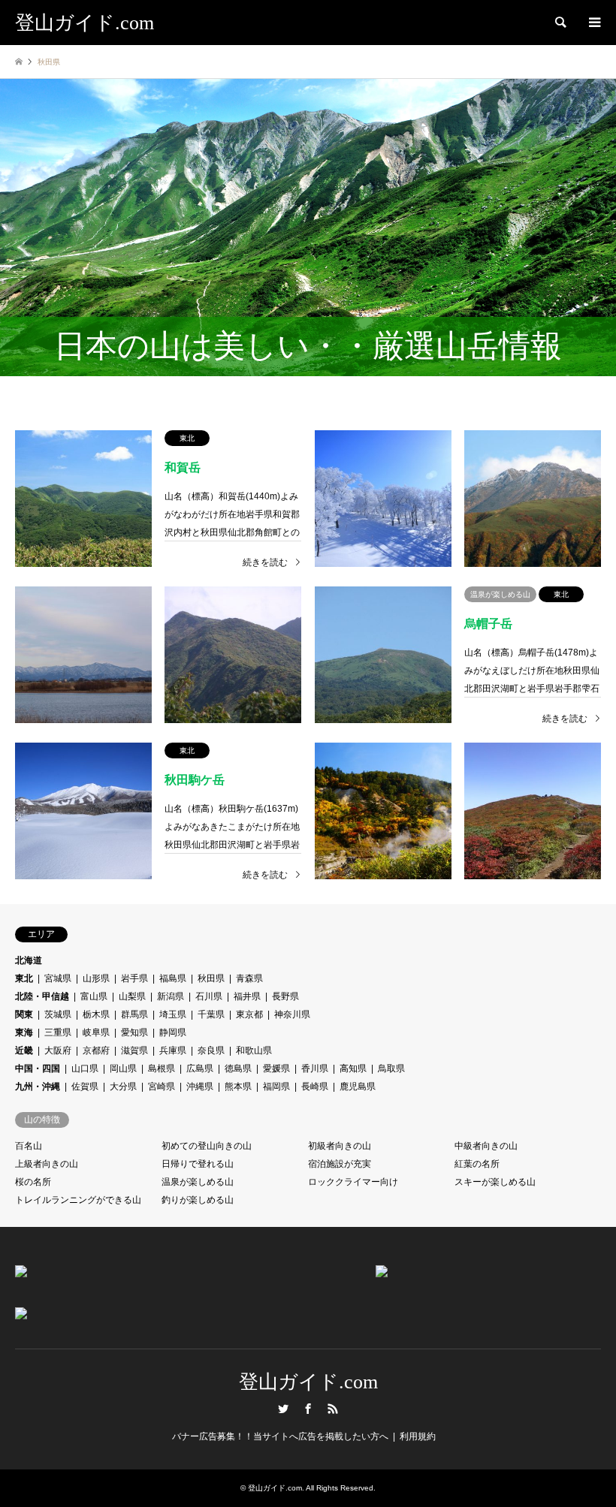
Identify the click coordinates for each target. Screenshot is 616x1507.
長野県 (285, 996)
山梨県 (132, 996)
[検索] (559, 22)
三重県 (57, 1032)
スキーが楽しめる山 (495, 1182)
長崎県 (314, 1086)
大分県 (123, 1086)
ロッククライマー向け (353, 1182)
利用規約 (418, 1436)
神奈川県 (292, 1014)
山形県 (96, 978)
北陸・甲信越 (42, 996)
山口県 (84, 1068)
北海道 (28, 960)
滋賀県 (134, 1050)
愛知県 (134, 1032)
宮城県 (57, 978)
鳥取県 (391, 1068)
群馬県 (134, 1014)
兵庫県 (172, 1050)
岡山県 (123, 1068)
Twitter (283, 1408)
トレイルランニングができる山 (78, 1200)
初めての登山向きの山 (207, 1146)
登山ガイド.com (308, 1382)
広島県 (199, 1068)
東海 (24, 1032)
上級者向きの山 (46, 1164)
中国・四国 (37, 1068)
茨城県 (57, 1014)
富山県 (93, 996)
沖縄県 (199, 1086)
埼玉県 (172, 1014)
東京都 (249, 1014)
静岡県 (172, 1032)
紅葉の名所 (477, 1164)
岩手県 (134, 978)
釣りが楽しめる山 (198, 1200)
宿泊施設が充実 (339, 1164)
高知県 (353, 1068)
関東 (24, 1014)
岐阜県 (96, 1032)
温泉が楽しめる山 (198, 1182)
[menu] (593, 22)
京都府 (96, 1050)
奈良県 (211, 1050)
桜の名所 (33, 1182)
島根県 (161, 1068)
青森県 (249, 978)
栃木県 (96, 1014)
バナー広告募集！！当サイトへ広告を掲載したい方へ (280, 1436)
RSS (333, 1408)
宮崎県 (161, 1086)
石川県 (208, 996)
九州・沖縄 (37, 1086)
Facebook (308, 1408)
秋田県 (211, 978)
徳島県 (238, 1068)
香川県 (314, 1068)
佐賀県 (84, 1086)
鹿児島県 (358, 1086)
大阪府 (57, 1050)
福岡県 (276, 1086)
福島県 (172, 978)
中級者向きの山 (486, 1146)
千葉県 (211, 1014)
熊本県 (238, 1086)
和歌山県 (254, 1050)
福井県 (247, 996)
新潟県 (170, 996)
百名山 (28, 1146)
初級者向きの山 (339, 1146)
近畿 (24, 1050)
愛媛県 (276, 1068)
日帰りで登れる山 (198, 1164)
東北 (24, 978)
